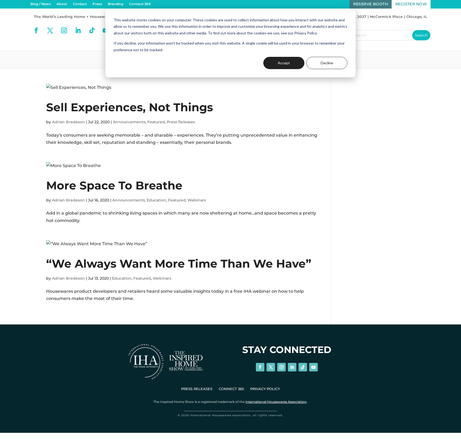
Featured (156, 122)
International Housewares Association (276, 402)
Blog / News (40, 4)
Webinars (197, 200)
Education (156, 200)
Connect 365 (140, 4)
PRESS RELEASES (196, 389)
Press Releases (181, 122)
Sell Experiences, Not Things (129, 107)
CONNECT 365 (231, 389)
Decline (327, 63)
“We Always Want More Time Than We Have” (178, 264)
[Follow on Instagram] (64, 30)
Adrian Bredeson (68, 122)
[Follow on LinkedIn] (78, 30)
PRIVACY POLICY (265, 389)
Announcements (129, 122)
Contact (80, 4)
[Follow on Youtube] (313, 367)
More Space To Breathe (114, 185)
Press (97, 4)
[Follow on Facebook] (36, 30)
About (62, 4)
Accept (284, 63)
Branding (115, 4)
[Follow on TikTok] (92, 30)
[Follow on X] (50, 30)
